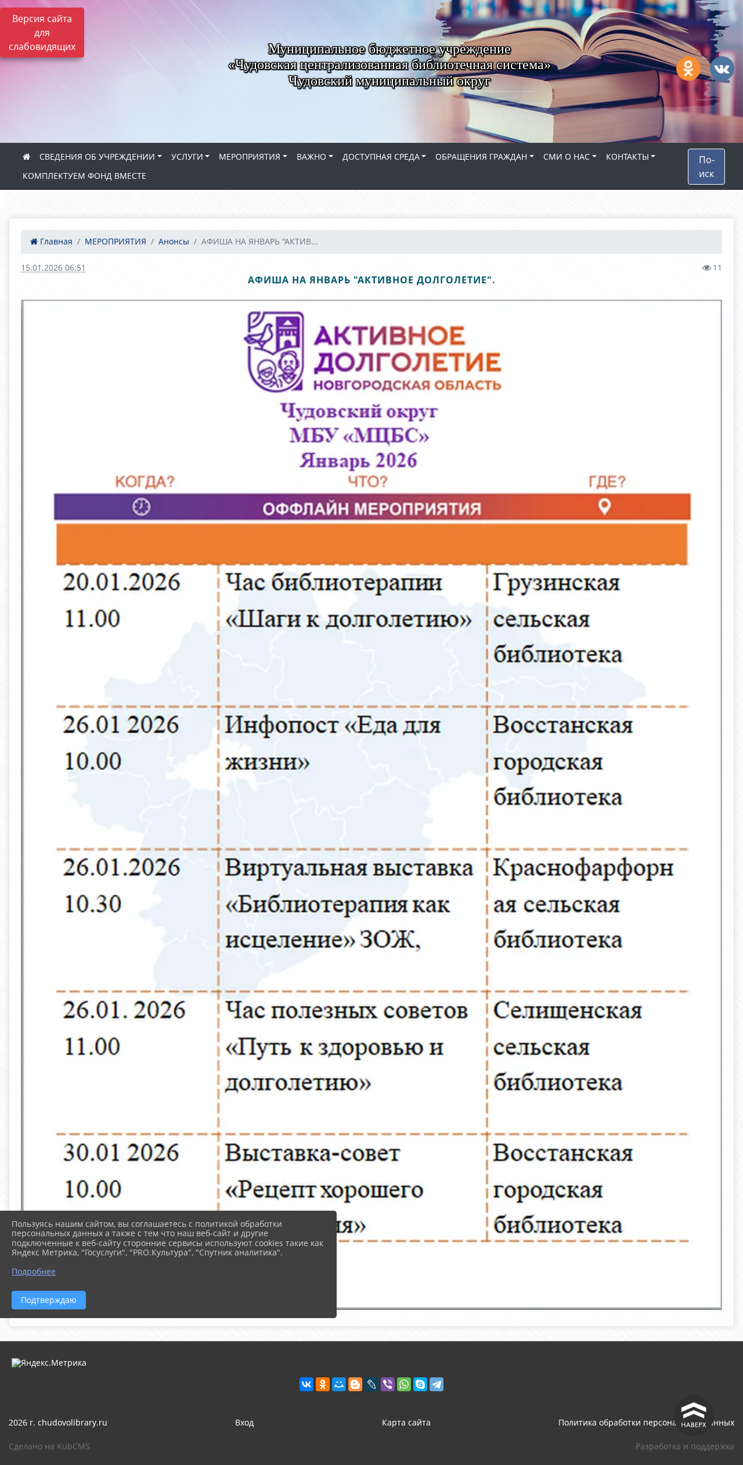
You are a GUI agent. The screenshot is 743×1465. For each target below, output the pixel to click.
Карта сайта (406, 1422)
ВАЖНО (311, 156)
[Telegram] (436, 1384)
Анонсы (173, 241)
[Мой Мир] (339, 1384)
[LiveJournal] (371, 1384)
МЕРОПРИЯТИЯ (249, 156)
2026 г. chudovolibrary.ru (58, 1422)
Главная (55, 241)
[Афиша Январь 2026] (371, 804)
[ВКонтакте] (306, 1384)
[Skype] (420, 1384)
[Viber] (388, 1384)
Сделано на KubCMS (49, 1446)
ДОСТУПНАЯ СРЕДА (381, 156)
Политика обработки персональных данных (646, 1422)
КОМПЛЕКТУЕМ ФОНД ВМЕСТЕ (84, 175)
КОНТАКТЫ (627, 156)
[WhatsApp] (404, 1384)
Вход (244, 1422)
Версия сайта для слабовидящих (42, 32)
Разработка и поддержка (685, 1446)
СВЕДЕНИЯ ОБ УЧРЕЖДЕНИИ (97, 156)
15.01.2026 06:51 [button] (53, 267)
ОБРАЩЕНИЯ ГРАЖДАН (481, 156)
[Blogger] (355, 1384)
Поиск (707, 166)
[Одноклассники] (323, 1384)
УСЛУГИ (187, 156)
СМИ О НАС (566, 156)
